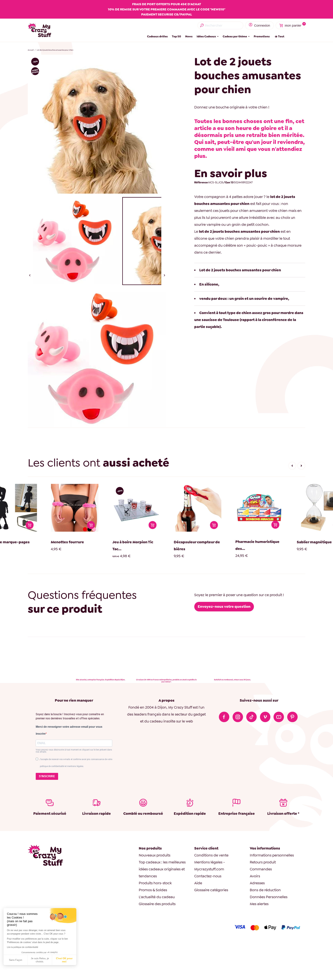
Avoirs (255, 876)
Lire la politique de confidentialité (22, 947)
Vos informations (265, 848)
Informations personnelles (272, 855)
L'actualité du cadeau (157, 896)
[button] (292, 466)
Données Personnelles (268, 896)
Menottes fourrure (19, 542)
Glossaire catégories (211, 889)
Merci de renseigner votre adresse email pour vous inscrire (69, 730)
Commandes (261, 869)
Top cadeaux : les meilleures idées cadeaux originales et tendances (162, 869)
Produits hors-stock (155, 882)
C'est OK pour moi (64, 960)
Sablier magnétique (266, 542)
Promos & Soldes (153, 889)
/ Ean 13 (228, 182)
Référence (201, 182)
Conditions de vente (211, 855)
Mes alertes (259, 903)
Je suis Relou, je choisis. (40, 960)
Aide (198, 882)
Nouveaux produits (154, 855)
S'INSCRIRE (47, 776)
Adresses (257, 882)
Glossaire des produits (157, 903)
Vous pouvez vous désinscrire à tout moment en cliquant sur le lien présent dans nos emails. (74, 751)
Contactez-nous (207, 876)
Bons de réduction (265, 889)
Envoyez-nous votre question (224, 606)
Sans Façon (15, 959)
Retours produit (263, 862)
